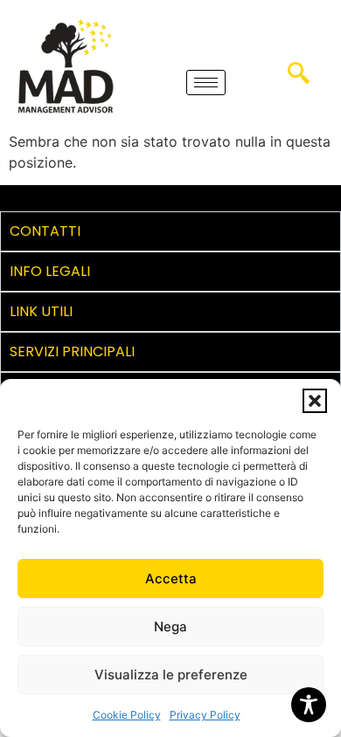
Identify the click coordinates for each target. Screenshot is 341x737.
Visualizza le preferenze (170, 674)
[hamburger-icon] (206, 82)
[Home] (65, 65)
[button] (315, 401)
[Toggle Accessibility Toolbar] (308, 704)
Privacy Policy (205, 714)
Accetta (171, 578)
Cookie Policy (127, 714)
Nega (170, 626)
